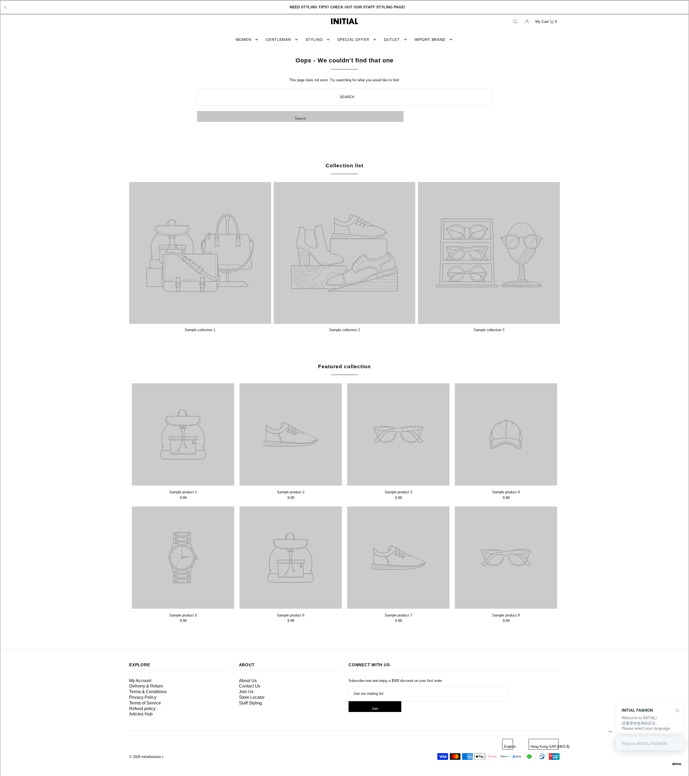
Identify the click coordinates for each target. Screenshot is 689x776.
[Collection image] (200, 322)
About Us (248, 680)
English (508, 747)
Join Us (246, 691)
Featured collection (344, 366)
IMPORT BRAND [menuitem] (429, 39)
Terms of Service (145, 703)
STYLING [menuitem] (314, 39)
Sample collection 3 (489, 330)
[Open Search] (515, 21)
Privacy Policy (142, 697)
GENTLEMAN (278, 39)
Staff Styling (250, 703)
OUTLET (392, 39)
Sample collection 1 (200, 330)
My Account (140, 680)
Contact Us (249, 686)
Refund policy (142, 708)
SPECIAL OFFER (353, 39)
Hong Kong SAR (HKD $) (544, 747)
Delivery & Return (146, 686)
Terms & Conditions (148, 691)
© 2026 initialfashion (145, 757)
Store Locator (252, 697)
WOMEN (243, 39)
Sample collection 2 (344, 330)
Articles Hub (141, 714)
